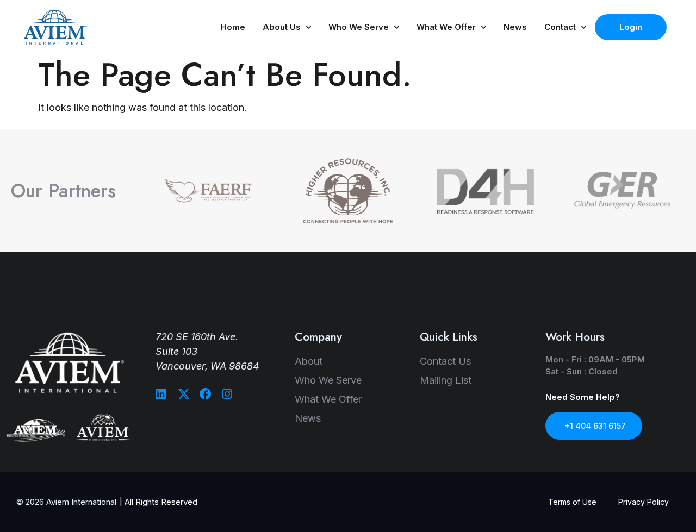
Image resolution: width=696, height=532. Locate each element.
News (515, 27)
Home (233, 27)
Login (630, 27)
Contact (560, 27)
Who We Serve (358, 27)
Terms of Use (572, 501)
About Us (282, 27)
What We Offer (446, 27)
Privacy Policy (643, 501)
